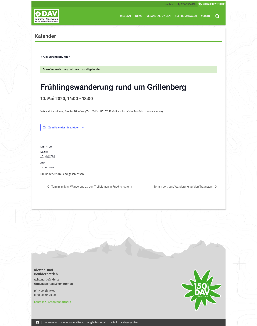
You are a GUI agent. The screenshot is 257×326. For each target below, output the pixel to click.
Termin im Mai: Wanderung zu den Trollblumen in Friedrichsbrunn (91, 186)
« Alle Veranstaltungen (55, 57)
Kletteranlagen (186, 15)
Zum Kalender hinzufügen (63, 127)
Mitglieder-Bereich (97, 322)
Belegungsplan (129, 322)
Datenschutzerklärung (71, 322)
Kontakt (169, 4)
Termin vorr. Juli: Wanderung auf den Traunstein (183, 186)
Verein (205, 15)
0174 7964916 (187, 4)
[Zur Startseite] (46, 16)
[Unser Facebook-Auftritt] (37, 322)
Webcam (125, 15)
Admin (114, 322)
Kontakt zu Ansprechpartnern (52, 302)
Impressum (50, 322)
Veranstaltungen (159, 15)
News (138, 15)
